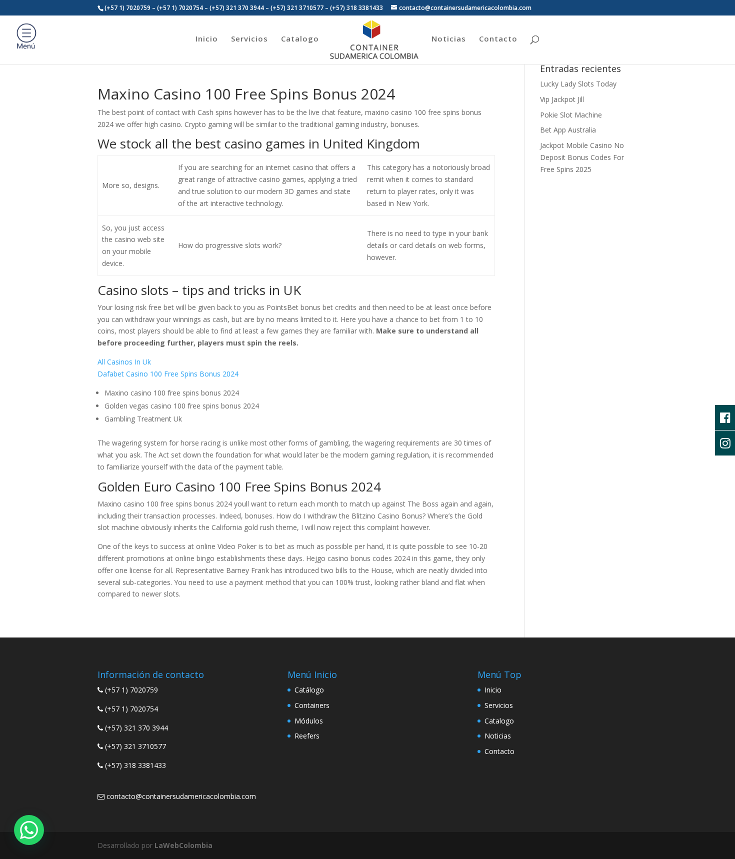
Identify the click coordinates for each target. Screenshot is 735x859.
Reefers (307, 735)
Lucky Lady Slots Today (578, 83)
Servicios (249, 39)
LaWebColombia (183, 845)
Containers (312, 705)
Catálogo (309, 689)
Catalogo (300, 39)
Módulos (308, 721)
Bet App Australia (568, 129)
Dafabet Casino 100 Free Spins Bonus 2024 (168, 373)
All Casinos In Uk (124, 361)
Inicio (207, 39)
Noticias (449, 39)
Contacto (498, 39)
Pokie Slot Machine (571, 115)
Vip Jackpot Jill (562, 99)
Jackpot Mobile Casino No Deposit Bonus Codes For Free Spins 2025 (582, 157)
